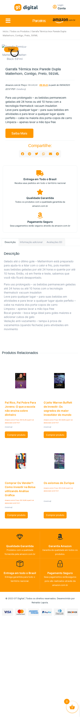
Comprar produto (16, 434)
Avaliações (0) (54, 242)
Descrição (10, 242)
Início (5, 31)
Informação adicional (31, 242)
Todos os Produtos (20, 31)
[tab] (10, 242)
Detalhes (21, 89)
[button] (8, 21)
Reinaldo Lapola (40, 602)
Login (60, 5)
